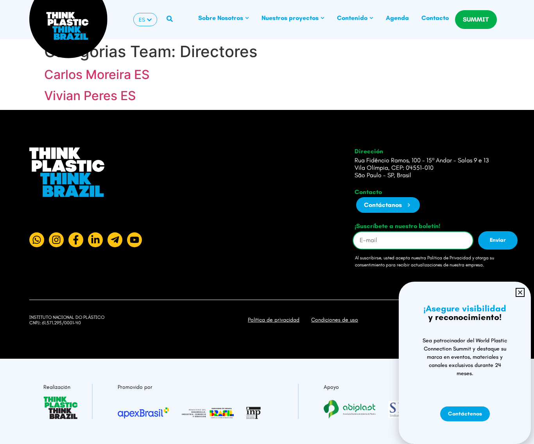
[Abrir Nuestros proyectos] (322, 18)
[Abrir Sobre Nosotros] (247, 18)
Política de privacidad (273, 319)
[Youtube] (134, 239)
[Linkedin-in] (95, 239)
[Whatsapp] (36, 239)
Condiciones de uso (334, 319)
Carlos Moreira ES (97, 74)
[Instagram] (56, 239)
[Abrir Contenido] (371, 18)
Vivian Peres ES (90, 95)
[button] (520, 292)
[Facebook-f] (75, 239)
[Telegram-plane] (115, 239)
